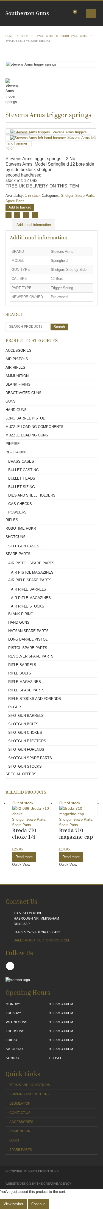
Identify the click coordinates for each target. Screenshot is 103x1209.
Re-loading (16, 452)
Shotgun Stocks (25, 766)
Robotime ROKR (20, 528)
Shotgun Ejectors (27, 741)
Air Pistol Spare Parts (31, 563)
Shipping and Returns (29, 1094)
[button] (91, 13)
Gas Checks (20, 504)
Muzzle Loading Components (34, 427)
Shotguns (15, 537)
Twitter (17, 215)
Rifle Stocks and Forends (34, 699)
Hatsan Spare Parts (28, 631)
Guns (10, 401)
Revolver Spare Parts (31, 656)
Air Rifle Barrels (28, 589)
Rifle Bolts (19, 673)
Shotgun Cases (23, 546)
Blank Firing (17, 384)
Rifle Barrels (22, 665)
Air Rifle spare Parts (30, 580)
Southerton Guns (27, 13)
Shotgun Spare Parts (77, 195)
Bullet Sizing (21, 487)
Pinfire (12, 444)
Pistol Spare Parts (27, 648)
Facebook (8, 215)
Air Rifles (15, 367)
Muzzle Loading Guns (26, 435)
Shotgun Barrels (26, 716)
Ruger (14, 707)
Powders (17, 512)
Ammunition (17, 376)
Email (35, 215)
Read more (24, 857)
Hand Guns (16, 410)
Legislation (19, 1103)
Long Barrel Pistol (25, 418)
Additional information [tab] (33, 225)
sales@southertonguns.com (41, 940)
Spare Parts (14, 201)
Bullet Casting (23, 470)
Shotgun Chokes (25, 732)
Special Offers (21, 774)
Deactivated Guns (23, 393)
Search (59, 327)
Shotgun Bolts (23, 724)
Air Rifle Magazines (31, 598)
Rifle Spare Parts (26, 690)
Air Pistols (16, 359)
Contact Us (19, 1112)
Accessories (18, 350)
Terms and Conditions (29, 1085)
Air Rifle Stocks (27, 606)
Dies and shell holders (31, 495)
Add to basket (20, 207)
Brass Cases (21, 461)
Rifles (11, 520)
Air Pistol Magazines (32, 572)
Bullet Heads (21, 478)
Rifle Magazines (24, 682)
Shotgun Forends (26, 749)
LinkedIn (26, 215)
